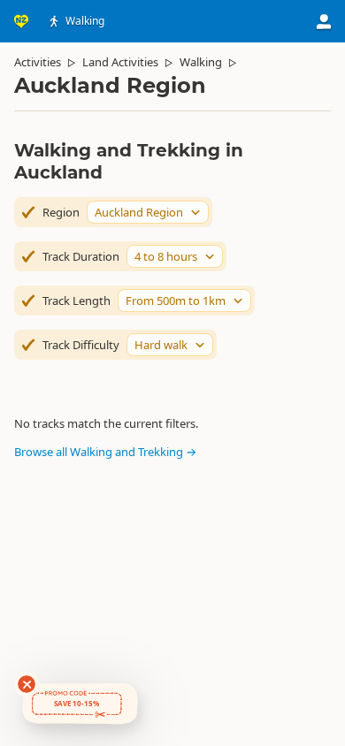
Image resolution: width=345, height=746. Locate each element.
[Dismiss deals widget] (26, 684)
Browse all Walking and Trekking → (105, 452)
